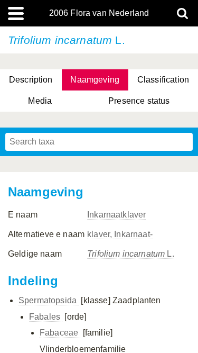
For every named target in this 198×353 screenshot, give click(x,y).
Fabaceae (60, 332)
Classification (163, 79)
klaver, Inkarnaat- (120, 234)
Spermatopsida (48, 300)
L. (130, 253)
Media (40, 100)
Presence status (138, 100)
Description (31, 79)
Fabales (45, 316)
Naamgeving (94, 79)
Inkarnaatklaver (116, 214)
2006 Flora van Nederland (99, 13)
